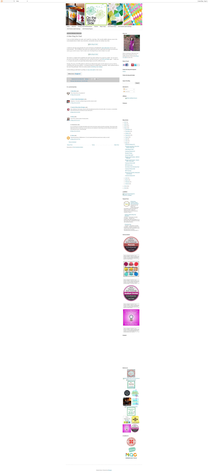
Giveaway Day (128, 224)
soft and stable (85, 81)
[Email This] (92, 79)
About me (74, 26)
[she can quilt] (131, 377)
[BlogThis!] (93, 79)
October (127, 133)
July (126, 139)
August (127, 137)
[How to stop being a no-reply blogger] (127, 432)
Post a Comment (72, 142)
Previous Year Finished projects (85, 26)
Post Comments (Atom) (78, 147)
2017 (125, 122)
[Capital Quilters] (131, 446)
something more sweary (96, 66)
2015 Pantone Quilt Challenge (73, 28)
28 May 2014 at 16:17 (75, 120)
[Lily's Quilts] (127, 396)
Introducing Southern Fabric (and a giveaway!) (134, 202)
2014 (125, 127)
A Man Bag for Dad (129, 149)
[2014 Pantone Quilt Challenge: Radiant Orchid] (135, 432)
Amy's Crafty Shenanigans (78, 99)
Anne (73, 135)
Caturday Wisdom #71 (130, 144)
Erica (73, 116)
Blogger (110, 470)
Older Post (116, 145)
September (127, 135)
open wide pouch (106, 47)
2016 (125, 124)
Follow (124, 71)
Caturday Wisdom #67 (130, 175)
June (126, 140)
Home (68, 26)
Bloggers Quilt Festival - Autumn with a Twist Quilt (132, 161)
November (127, 131)
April (126, 178)
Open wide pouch (77, 81)
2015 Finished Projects (87, 28)
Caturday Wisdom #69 (130, 163)
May (126, 142)
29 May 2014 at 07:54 (75, 139)
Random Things (128, 153)
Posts (126, 89)
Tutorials (96, 26)
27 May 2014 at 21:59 (75, 94)
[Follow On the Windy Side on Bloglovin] (74, 75)
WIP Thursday (128, 170)
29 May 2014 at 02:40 (75, 131)
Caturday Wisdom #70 (130, 151)
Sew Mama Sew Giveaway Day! (132, 166)
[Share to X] (95, 79)
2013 (125, 186)
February (127, 181)
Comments (127, 91)
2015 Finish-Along (112, 26)
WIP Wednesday (128, 165)
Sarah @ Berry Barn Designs (78, 107)
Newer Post (69, 145)
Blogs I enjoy (103, 26)
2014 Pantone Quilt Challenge (124, 26)
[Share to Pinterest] (98, 79)
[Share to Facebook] (96, 79)
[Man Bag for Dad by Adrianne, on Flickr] (93, 44)
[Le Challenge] (127, 405)
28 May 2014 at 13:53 (75, 112)
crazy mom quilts (91, 69)
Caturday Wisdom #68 (130, 168)
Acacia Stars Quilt (129, 155)
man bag (72, 81)
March (126, 180)
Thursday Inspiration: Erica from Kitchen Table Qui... (132, 147)
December (127, 129)
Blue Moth (74, 91)
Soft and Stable (105, 59)
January (127, 183)
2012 (125, 188)
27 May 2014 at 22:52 (75, 102)
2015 (125, 126)
